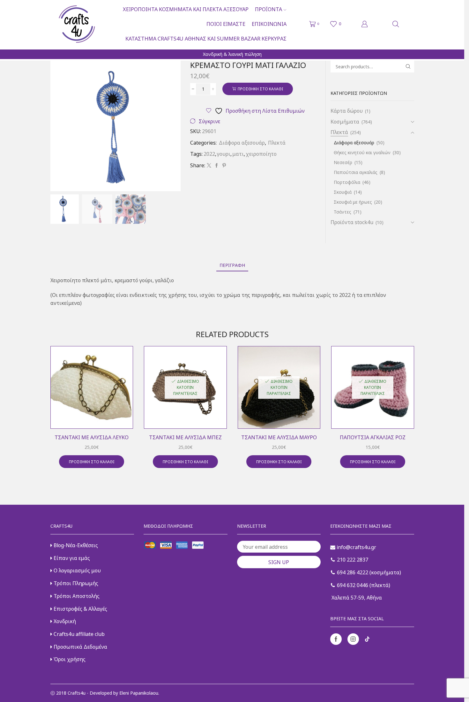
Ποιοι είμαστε (225, 23)
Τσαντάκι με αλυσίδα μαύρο (279, 437)
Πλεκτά (277, 142)
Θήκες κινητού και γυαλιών (362, 152)
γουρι (223, 153)
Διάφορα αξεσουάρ (242, 142)
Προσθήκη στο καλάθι (260, 88)
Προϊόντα (268, 9)
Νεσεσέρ (343, 162)
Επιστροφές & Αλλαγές (79, 608)
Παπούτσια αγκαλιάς (355, 172)
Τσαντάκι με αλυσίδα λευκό (92, 437)
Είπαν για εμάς (71, 558)
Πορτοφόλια (347, 182)
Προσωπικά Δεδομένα (79, 646)
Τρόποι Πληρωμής (75, 583)
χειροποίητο (261, 153)
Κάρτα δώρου (347, 110)
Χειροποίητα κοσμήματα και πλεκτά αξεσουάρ (186, 9)
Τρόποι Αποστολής (76, 596)
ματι (238, 153)
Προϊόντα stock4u (352, 222)
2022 (209, 153)
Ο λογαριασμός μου (76, 570)
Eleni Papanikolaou (138, 693)
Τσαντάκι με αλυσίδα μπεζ (185, 437)
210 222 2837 (352, 559)
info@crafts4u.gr (355, 547)
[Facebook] (216, 165)
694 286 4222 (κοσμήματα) (368, 572)
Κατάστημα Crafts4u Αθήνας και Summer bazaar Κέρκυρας (206, 38)
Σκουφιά (343, 192)
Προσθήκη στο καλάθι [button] (91, 461)
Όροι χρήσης (69, 659)
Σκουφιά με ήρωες (353, 202)
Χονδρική (64, 621)
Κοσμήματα (345, 121)
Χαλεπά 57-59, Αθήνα (356, 597)
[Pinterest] (223, 165)
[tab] (232, 265)
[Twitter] (209, 165)
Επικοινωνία (269, 23)
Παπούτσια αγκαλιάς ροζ (373, 437)
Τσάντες (342, 212)
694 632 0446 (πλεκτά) (363, 585)
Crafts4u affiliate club (78, 634)
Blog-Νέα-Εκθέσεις (75, 545)
